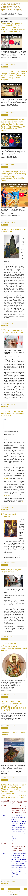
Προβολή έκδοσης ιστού (14, 891)
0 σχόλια (13, 64)
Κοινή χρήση (4, 66)
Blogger (15, 894)
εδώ (23, 501)
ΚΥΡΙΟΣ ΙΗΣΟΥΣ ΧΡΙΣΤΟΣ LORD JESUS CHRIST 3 (11, 7)
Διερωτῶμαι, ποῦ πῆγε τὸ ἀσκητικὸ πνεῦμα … (11, 571)
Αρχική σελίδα (14, 889)
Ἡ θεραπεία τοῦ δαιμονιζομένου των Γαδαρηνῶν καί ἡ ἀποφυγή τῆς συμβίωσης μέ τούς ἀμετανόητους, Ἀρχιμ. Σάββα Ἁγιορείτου (13, 176)
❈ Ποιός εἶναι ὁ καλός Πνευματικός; (9, 515)
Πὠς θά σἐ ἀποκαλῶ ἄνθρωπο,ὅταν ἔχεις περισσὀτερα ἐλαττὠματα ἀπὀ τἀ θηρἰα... (14, 647)
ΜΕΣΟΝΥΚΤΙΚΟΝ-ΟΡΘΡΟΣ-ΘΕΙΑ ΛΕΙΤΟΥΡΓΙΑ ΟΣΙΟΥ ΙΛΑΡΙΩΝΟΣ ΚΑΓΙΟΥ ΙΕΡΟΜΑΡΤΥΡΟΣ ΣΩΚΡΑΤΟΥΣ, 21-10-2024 (14, 706)
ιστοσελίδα (6, 495)
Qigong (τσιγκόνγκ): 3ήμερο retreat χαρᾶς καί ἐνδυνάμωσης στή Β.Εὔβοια (13, 413)
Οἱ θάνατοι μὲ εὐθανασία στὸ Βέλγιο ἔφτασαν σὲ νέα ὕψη (12, 331)
